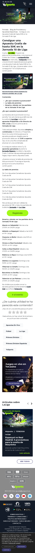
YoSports (9, 350)
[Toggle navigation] (30, 4)
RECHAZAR (21, 546)
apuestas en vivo (13, 325)
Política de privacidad (17, 519)
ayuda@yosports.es (23, 491)
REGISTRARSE (14, 383)
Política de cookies (14, 543)
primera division (12, 337)
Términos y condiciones (16, 516)
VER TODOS (25, 461)
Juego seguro (24, 521)
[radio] (10, 313)
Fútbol (8, 331)
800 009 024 (10, 491)
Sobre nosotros (16, 514)
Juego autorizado (10, 521)
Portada (5, 30)
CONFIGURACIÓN (9, 546)
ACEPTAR (6, 550)
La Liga (22, 331)
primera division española (16, 343)
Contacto (17, 523)
